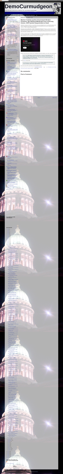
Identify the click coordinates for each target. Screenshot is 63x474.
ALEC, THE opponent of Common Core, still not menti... (13, 262)
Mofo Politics (9, 133)
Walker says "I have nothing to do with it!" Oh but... (13, 430)
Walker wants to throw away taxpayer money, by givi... (12, 326)
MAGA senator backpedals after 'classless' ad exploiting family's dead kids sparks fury (12, 68)
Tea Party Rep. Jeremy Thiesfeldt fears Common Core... (13, 315)
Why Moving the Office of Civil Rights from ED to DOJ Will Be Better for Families (12, 87)
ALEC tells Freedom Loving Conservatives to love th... (12, 403)
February (9, 448)
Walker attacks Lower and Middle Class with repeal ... (13, 290)
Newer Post (23, 97)
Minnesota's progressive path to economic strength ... (12, 415)
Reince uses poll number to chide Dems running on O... (13, 386)
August (9, 441)
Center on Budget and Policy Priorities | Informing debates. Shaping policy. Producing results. (12, 167)
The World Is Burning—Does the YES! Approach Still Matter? (12, 115)
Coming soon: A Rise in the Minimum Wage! (12, 247)
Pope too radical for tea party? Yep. (13, 248)
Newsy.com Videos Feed (11, 121)
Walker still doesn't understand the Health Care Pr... (13, 407)
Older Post (54, 97)
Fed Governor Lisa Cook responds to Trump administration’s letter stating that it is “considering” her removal (12, 79)
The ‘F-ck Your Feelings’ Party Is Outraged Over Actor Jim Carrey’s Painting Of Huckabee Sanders (11, 153)
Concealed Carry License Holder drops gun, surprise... (12, 354)
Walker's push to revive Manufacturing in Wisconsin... (12, 250)
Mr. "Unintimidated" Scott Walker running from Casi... (12, 276)
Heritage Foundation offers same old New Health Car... (13, 399)
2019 (8, 237)
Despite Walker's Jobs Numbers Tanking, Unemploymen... (12, 300)
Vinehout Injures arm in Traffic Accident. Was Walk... (12, 377)
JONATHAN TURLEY (10, 81)
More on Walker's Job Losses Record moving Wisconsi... (12, 288)
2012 (8, 451)
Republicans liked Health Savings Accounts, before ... (13, 334)
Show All (18, 56)
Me (36, 15)
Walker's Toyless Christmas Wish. (13, 422)
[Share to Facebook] (37, 68)
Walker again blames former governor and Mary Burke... (12, 294)
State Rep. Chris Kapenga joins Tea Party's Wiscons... (13, 371)
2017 (8, 239)
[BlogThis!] (35, 68)
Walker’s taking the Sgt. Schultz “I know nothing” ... (13, 401)
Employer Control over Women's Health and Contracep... (12, 434)
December (9, 245)
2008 (8, 456)
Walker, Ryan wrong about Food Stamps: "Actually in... (12, 405)
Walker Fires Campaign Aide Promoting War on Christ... (12, 413)
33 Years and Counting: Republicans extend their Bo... (13, 266)
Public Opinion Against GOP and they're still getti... (12, 428)
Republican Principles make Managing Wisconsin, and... (12, 292)
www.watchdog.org (10, 117)
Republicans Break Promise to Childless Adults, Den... (12, 382)
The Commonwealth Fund (11, 146)
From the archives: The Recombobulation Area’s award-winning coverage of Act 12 (12, 43)
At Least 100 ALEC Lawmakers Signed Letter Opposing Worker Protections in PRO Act (12, 130)
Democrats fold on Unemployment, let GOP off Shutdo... (13, 317)
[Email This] (34, 68)
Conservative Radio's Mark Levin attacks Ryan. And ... (13, 338)
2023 (8, 232)
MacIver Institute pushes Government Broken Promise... (13, 411)
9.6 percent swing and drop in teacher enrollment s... (12, 436)
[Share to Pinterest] (38, 68)
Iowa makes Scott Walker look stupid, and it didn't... (12, 321)
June (9, 443)
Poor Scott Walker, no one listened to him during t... (13, 312)
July (8, 442)
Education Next (9, 85)
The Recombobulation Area (11, 41)
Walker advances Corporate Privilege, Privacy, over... (12, 342)
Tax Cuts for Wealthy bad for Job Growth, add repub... (13, 328)
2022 (8, 233)
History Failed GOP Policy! (14, 15)
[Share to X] (36, 68)
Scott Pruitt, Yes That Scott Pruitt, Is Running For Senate (12, 126)
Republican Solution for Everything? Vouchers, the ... (13, 330)
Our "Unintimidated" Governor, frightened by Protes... (12, 272)
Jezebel (8, 156)
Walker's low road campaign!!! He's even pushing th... (13, 424)
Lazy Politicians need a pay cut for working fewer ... (13, 256)
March (9, 447)
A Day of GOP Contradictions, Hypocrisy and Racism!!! (12, 388)
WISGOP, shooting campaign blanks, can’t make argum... (12, 394)
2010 (8, 453)
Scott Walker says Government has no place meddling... (13, 306)
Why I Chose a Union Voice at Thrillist (12, 160)
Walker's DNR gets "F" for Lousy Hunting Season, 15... (12, 352)
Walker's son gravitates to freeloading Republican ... (12, 274)
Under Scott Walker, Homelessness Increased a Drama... (13, 409)
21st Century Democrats (11, 109)
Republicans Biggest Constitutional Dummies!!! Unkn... (13, 279)
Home (7, 15)
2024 (8, 231)
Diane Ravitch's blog (10, 104)
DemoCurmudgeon (28, 6)
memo (25, 60)
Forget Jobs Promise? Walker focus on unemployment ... (13, 419)
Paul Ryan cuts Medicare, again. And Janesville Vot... (12, 350)
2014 (8, 243)
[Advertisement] (9, 196)
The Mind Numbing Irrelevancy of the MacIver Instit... (13, 310)
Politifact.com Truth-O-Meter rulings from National (11, 137)
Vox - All (8, 93)
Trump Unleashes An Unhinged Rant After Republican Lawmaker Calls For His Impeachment (12, 143)
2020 (8, 236)
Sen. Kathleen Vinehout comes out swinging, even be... (13, 375)
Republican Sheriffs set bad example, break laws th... (12, 308)
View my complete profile (10, 463)
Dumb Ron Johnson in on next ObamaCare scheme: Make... (12, 359)
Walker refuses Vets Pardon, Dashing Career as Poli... (12, 281)
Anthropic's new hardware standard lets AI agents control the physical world (12, 20)
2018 (8, 238)
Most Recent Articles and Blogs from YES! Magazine (12, 113)
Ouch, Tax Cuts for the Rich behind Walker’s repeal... (13, 285)
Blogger (37, 471)
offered (40, 33)
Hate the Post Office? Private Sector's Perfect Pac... (12, 264)
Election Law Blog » (10, 97)
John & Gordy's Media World (30, 15)
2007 (8, 457)
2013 (8, 244)
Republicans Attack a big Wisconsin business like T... (13, 319)
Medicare (32, 68)
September (10, 440)
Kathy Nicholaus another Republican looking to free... (13, 304)
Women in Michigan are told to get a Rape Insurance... (13, 324)
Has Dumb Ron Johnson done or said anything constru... (13, 363)
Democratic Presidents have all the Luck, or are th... (13, 426)
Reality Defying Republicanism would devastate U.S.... (12, 252)
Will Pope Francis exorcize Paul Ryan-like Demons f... (12, 417)
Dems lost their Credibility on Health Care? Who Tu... (13, 421)
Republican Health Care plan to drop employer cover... (13, 356)
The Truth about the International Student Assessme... (13, 361)
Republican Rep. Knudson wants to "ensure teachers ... (13, 298)
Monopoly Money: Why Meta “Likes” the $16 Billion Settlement (12, 82)
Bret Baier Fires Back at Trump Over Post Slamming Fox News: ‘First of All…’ (12, 64)
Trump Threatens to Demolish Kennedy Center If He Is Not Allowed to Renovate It (12, 106)
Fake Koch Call (22, 15)
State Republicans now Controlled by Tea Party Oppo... (13, 332)
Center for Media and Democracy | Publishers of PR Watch (12, 182)
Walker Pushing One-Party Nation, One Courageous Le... (13, 432)
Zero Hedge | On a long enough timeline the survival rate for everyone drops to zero (12, 178)
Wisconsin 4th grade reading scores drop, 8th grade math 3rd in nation (12, 118)
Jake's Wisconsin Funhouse (11, 49)
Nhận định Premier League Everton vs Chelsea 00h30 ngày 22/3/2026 (12, 110)
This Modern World (10, 185)
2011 (8, 452)
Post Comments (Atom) (28, 99)
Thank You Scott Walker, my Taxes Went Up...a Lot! (13, 302)
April (9, 446)
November (9, 437)
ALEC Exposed (9, 128)
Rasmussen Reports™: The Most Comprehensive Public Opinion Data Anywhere (12, 175)
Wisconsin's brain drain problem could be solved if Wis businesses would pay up (12, 51)
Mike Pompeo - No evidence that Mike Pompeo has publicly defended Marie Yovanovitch (12, 139)
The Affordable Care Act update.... (13, 287)
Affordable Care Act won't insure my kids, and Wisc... (13, 268)
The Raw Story (9, 66)
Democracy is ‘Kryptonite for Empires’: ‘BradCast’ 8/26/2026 (12, 91)
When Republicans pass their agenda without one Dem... (12, 358)
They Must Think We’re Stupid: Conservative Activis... (12, 369)
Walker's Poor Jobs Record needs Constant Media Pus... (13, 258)
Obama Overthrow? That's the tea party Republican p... (13, 365)
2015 (8, 242)
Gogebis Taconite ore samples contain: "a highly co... (12, 380)
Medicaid (29, 68)
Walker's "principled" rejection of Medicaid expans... (12, 397)
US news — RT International (11, 180)
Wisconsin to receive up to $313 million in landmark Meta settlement (12, 35)
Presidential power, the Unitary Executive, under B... (12, 367)
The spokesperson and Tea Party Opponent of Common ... (13, 348)
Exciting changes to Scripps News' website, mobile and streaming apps (12, 122)
